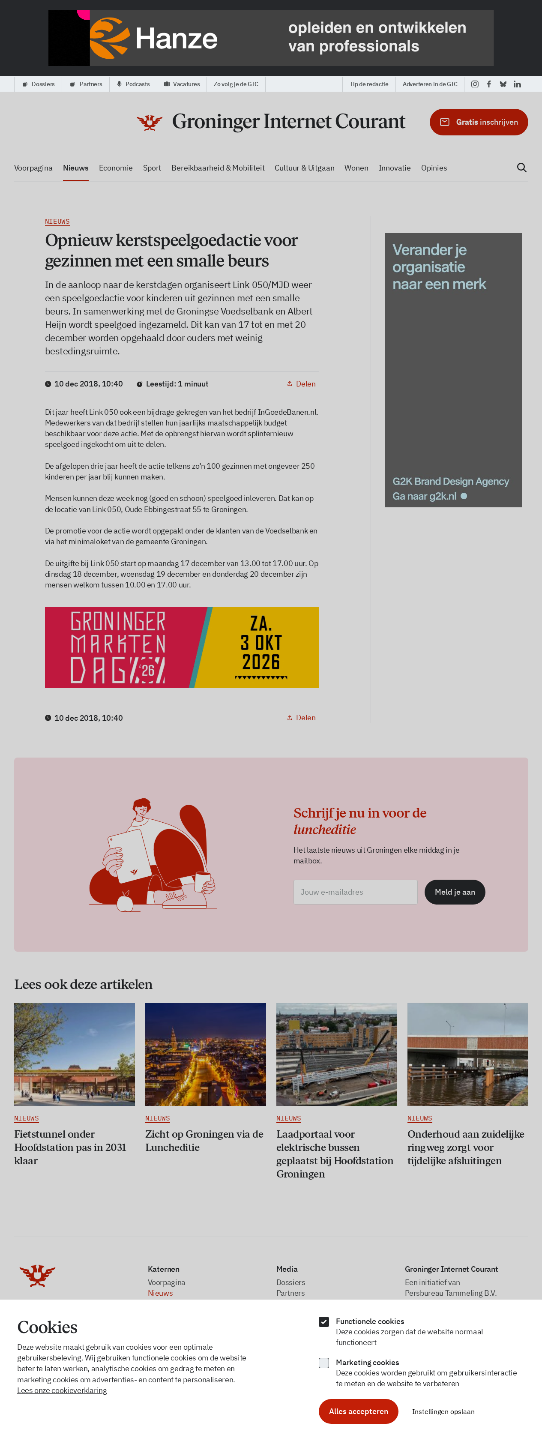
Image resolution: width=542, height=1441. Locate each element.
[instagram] (475, 84)
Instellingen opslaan (443, 1411)
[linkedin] (517, 84)
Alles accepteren (358, 1411)
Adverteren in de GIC (430, 84)
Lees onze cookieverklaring (62, 1390)
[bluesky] (503, 84)
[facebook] (489, 84)
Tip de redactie (369, 84)
